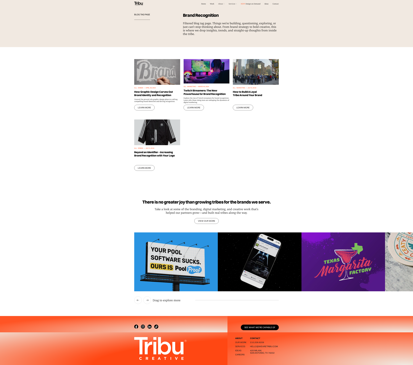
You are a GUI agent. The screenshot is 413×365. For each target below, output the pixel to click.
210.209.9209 (257, 342)
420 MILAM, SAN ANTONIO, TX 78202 (262, 351)
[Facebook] (136, 327)
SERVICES (240, 346)
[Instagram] (143, 327)
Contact (276, 4)
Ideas (266, 4)
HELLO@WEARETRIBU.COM (264, 346)
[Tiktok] (156, 327)
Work (212, 4)
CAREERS (240, 354)
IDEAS (238, 350)
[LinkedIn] (150, 327)
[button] (221, 4)
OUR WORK (240, 342)
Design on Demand (250, 4)
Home (203, 4)
